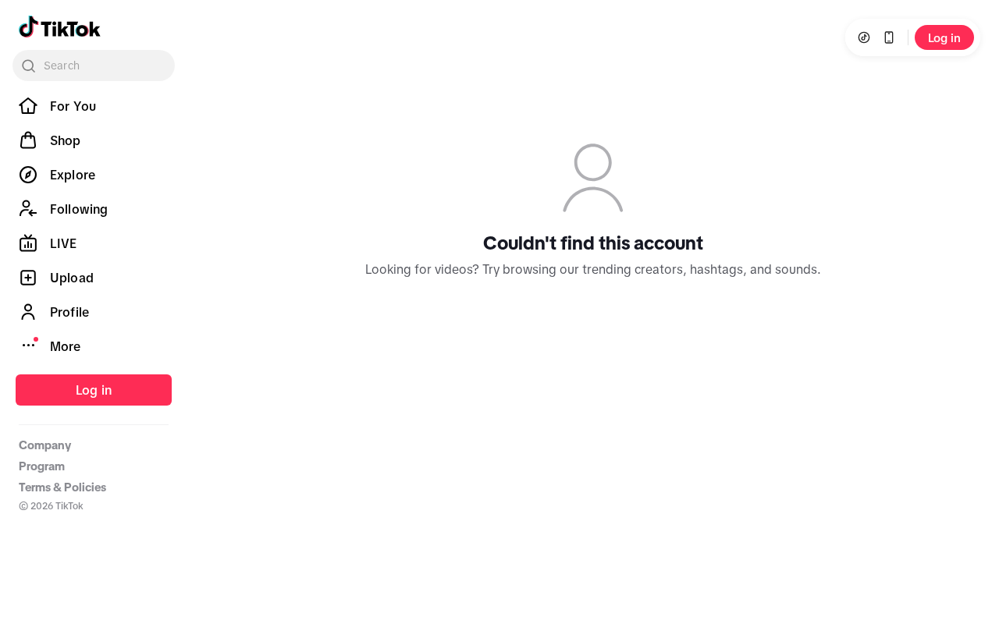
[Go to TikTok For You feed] (60, 26)
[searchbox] (93, 65)
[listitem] (93, 106)
